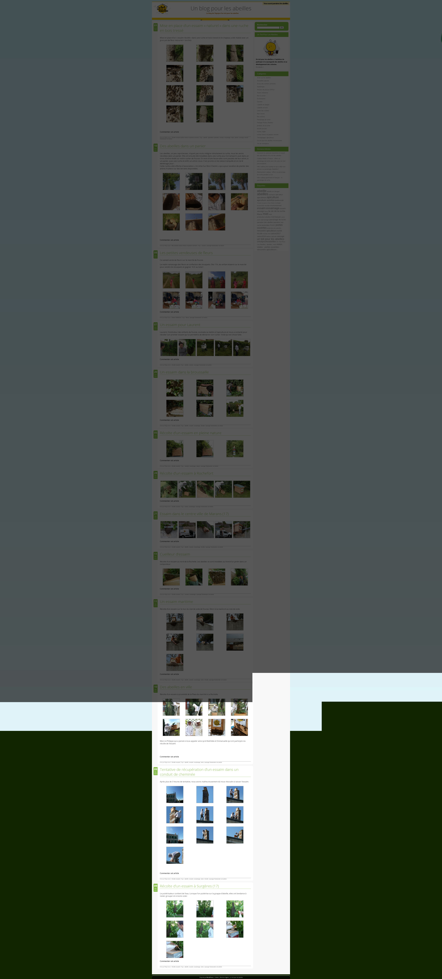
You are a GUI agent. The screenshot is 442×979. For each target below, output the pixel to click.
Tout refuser (20, 974)
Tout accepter (8, 974)
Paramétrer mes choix (34, 974)
